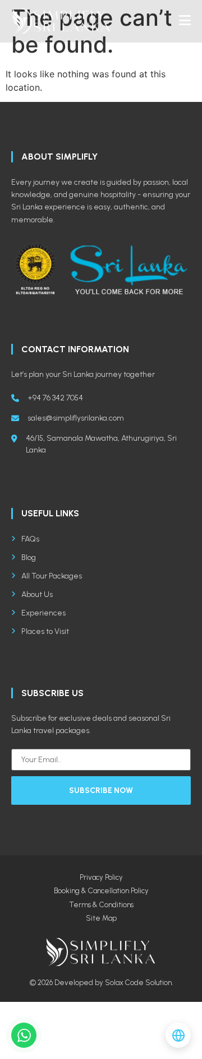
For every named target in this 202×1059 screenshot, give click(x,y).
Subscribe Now (101, 790)
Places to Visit (45, 631)
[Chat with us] (23, 1035)
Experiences (43, 613)
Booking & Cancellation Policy (101, 891)
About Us (37, 594)
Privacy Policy (101, 877)
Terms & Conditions (101, 905)
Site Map (101, 918)
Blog (28, 557)
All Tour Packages (51, 576)
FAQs (30, 539)
